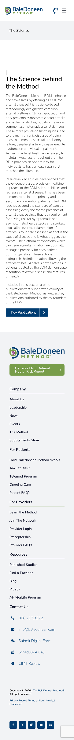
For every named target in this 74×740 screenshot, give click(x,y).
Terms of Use (36, 700)
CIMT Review (30, 663)
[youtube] (41, 725)
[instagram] (31, 725)
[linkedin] (50, 725)
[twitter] (22, 725)
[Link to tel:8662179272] (55, 11)
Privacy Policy (17, 700)
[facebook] (13, 725)
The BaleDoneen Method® (48, 690)
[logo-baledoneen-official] (24, 8)
